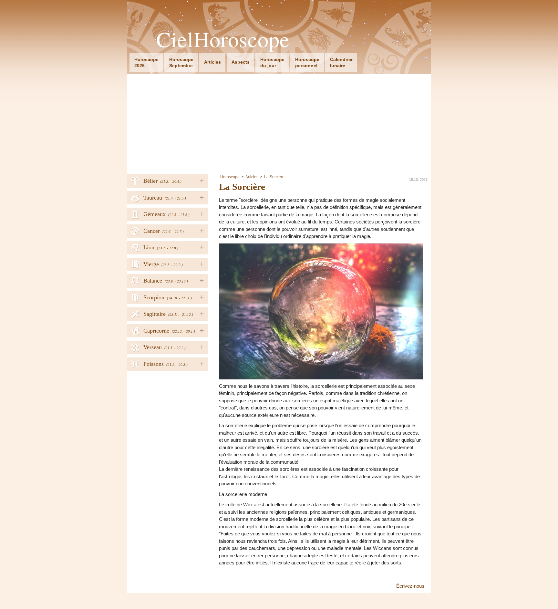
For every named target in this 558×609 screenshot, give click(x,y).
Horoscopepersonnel (307, 62)
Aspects (241, 62)
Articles (212, 62)
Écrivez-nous (410, 586)
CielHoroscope (223, 39)
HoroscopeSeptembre (181, 62)
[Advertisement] (279, 122)
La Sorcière (274, 177)
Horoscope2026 (146, 62)
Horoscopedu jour (272, 62)
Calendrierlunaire (341, 62)
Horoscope (230, 177)
